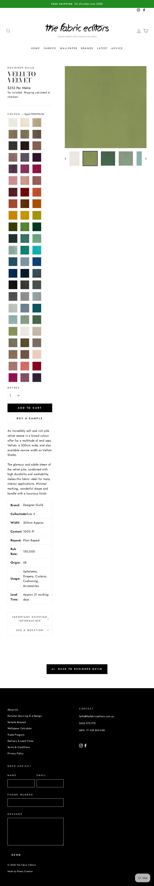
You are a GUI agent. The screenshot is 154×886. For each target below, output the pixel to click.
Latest (102, 48)
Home (35, 48)
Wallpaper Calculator (20, 728)
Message (15, 814)
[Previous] (67, 158)
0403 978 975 (87, 723)
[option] (77, 4)
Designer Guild (21, 67)
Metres (14, 387)
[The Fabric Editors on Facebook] (85, 745)
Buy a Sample (30, 418)
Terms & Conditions (19, 747)
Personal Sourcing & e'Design (25, 716)
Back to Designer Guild (80, 669)
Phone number (20, 794)
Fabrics (50, 48)
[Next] (144, 158)
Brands (87, 48)
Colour (26, 114)
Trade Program (16, 735)
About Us (13, 710)
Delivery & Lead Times (20, 741)
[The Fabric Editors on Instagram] (81, 745)
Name (12, 775)
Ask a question (30, 630)
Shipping (29, 92)
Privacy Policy (16, 753)
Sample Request (17, 722)
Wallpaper (68, 48)
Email (41, 775)
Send (16, 855)
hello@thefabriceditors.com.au (96, 716)
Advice (117, 48)
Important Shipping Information (29, 618)
